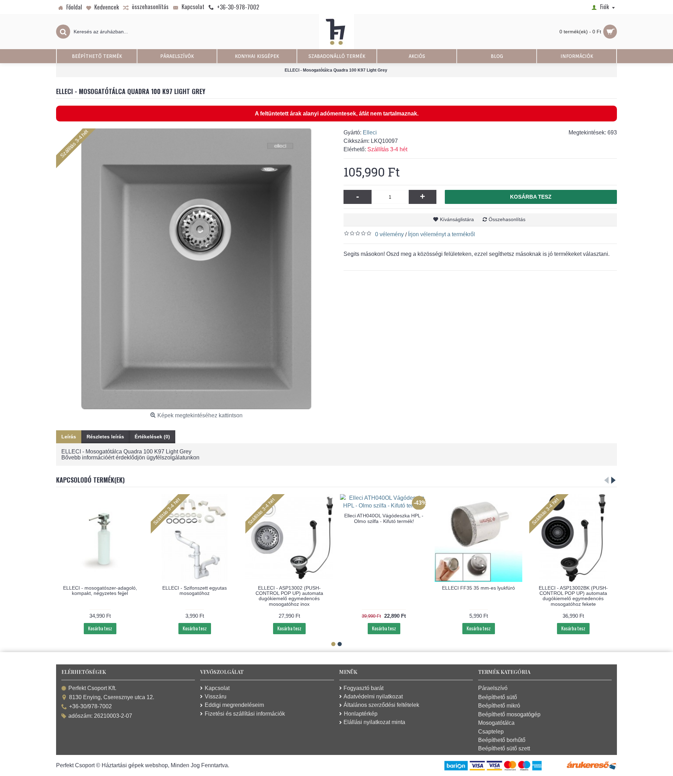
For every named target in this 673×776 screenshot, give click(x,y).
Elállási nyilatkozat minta (374, 722)
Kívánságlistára (457, 219)
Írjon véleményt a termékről (441, 234)
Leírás (68, 436)
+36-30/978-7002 (90, 707)
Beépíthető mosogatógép (509, 714)
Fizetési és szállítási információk (245, 714)
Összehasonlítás (507, 219)
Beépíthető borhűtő (501, 740)
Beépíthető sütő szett (504, 748)
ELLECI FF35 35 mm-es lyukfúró (478, 588)
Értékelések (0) (152, 436)
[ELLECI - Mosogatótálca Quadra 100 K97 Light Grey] (196, 268)
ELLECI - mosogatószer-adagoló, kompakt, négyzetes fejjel (100, 590)
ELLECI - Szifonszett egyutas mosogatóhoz (194, 590)
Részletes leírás (105, 436)
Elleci (370, 132)
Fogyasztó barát (363, 688)
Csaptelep (491, 732)
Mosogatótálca (496, 723)
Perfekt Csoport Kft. (92, 688)
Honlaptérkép (361, 714)
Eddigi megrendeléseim (234, 705)
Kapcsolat (217, 688)
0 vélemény (389, 234)
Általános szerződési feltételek (381, 705)
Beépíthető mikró (499, 706)
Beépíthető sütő (497, 697)
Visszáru (215, 696)
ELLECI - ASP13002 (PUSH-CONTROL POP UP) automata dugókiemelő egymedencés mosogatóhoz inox (289, 596)
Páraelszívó (493, 688)
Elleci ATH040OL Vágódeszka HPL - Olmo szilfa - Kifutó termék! (383, 518)
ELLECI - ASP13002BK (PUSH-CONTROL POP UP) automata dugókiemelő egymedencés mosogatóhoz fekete (573, 596)
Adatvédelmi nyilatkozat (373, 696)
